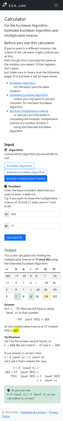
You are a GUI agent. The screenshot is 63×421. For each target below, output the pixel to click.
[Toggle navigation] (56, 5)
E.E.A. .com (16, 5)
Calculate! (13, 237)
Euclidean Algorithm (22, 83)
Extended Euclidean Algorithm (29, 95)
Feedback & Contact (33, 412)
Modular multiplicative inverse (29, 111)
